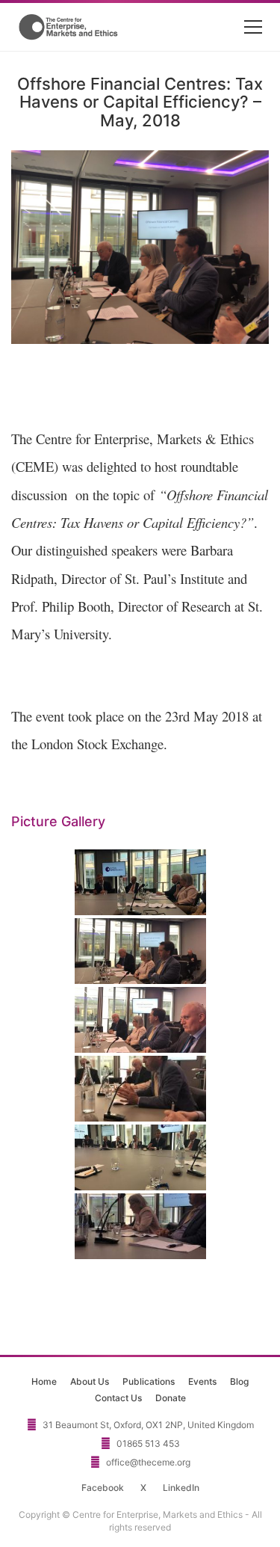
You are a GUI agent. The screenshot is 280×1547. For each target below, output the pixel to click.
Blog (239, 1381)
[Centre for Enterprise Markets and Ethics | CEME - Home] (69, 27)
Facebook (102, 1487)
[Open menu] (253, 27)
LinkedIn (181, 1487)
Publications (148, 1381)
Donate (170, 1397)
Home (44, 1381)
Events (202, 1381)
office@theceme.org (148, 1462)
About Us (89, 1381)
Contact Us (118, 1397)
